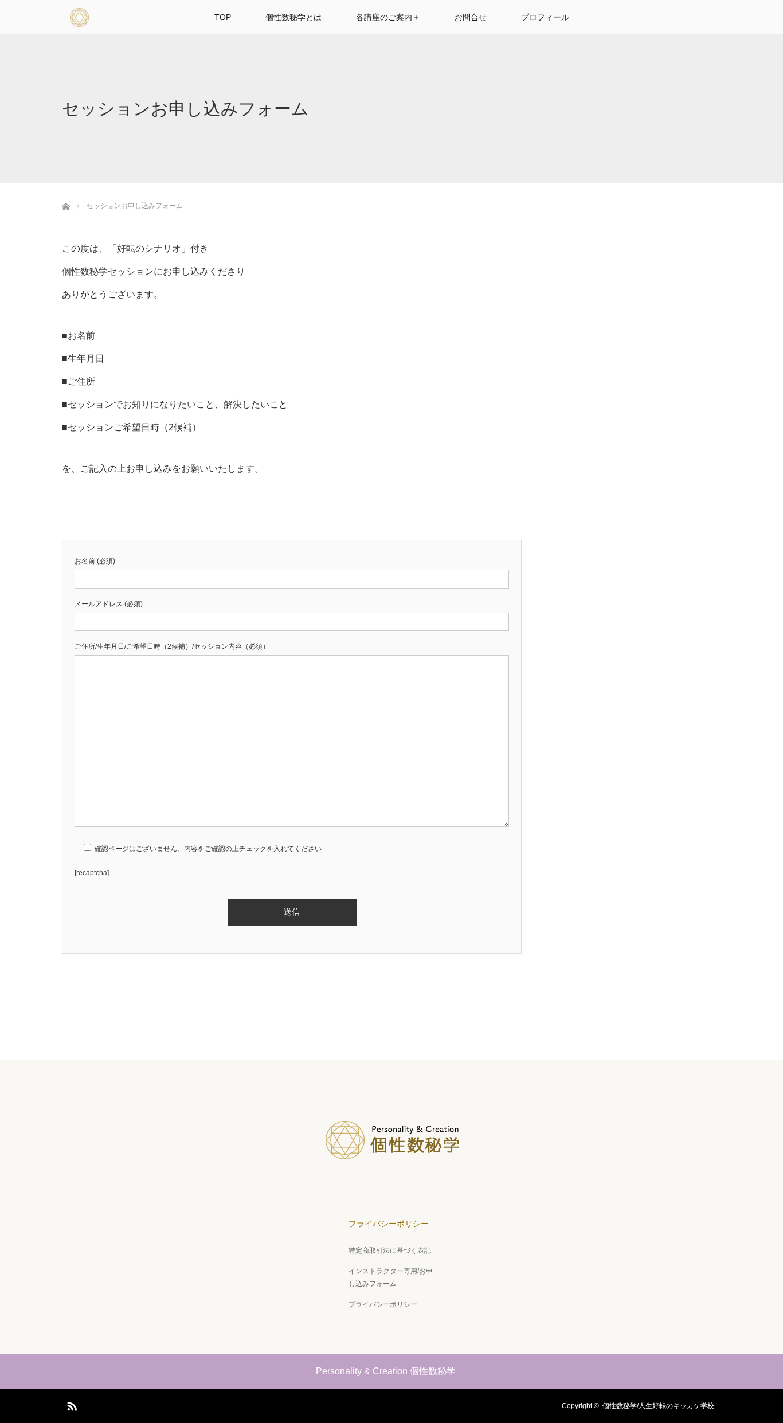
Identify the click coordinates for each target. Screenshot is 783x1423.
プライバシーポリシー (389, 1223)
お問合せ (471, 17)
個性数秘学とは (293, 17)
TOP (222, 17)
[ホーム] (65, 205)
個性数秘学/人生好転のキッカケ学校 (661, 1406)
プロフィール (545, 17)
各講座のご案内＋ (388, 17)
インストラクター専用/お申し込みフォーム (391, 1277)
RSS (70, 1404)
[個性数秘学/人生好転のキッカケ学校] (391, 1166)
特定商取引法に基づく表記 (390, 1250)
